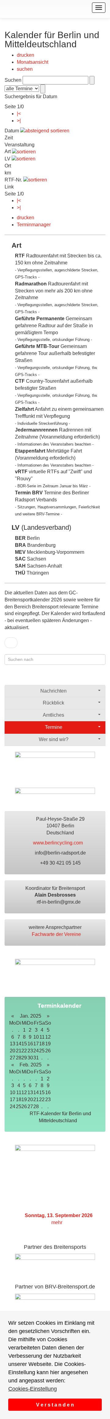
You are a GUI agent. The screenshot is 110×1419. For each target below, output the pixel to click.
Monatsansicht (32, 62)
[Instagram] (101, 677)
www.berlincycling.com (58, 842)
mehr (57, 1222)
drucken (25, 55)
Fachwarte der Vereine (57, 934)
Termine (53, 727)
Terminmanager (34, 224)
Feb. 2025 (31, 1064)
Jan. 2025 (30, 1016)
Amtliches (53, 715)
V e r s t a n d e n (55, 1404)
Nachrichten (53, 690)
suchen (25, 69)
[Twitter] (90, 677)
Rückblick (53, 702)
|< (19, 113)
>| (19, 120)
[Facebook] (78, 677)
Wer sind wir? (53, 739)
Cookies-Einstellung (32, 1389)
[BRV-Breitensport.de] (4, 7)
